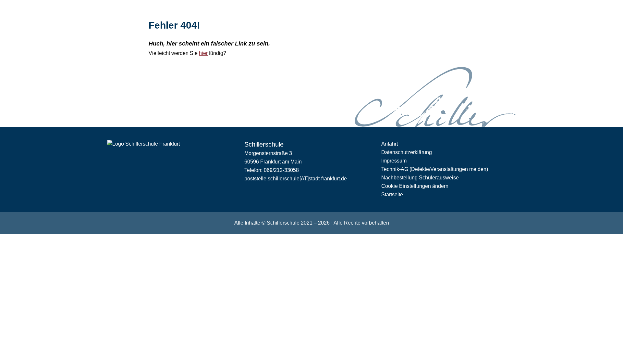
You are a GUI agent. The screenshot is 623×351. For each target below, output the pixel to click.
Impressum (394, 160)
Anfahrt (389, 144)
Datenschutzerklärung (406, 152)
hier (203, 53)
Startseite (392, 194)
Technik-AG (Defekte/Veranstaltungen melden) (434, 169)
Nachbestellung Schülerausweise (420, 177)
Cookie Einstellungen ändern (414, 186)
